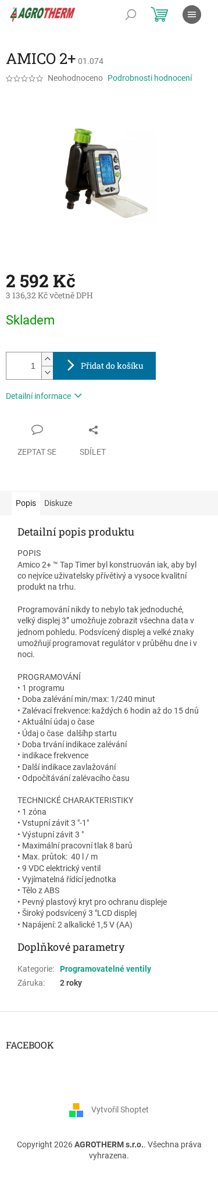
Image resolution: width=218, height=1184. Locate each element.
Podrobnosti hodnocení (150, 78)
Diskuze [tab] (58, 503)
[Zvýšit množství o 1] (47, 359)
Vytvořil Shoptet (120, 1109)
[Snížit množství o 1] (47, 372)
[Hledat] (130, 14)
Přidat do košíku (112, 365)
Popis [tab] (26, 503)
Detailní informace (38, 396)
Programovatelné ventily (105, 968)
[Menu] (191, 14)
